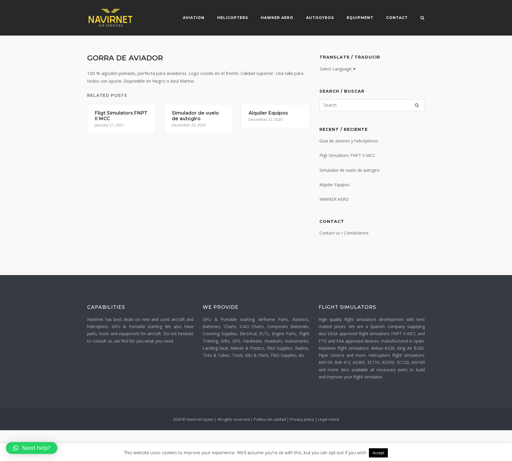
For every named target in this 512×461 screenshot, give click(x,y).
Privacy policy (302, 419)
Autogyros (320, 17)
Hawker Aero (277, 17)
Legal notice (328, 419)
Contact (397, 17)
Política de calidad (270, 419)
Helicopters (232, 17)
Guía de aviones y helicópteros (348, 141)
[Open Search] (422, 18)
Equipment (360, 17)
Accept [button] (378, 452)
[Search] (417, 105)
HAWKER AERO (334, 199)
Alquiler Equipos (334, 184)
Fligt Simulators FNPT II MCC (347, 155)
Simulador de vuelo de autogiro (349, 170)
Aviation (193, 17)
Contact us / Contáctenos (344, 233)
